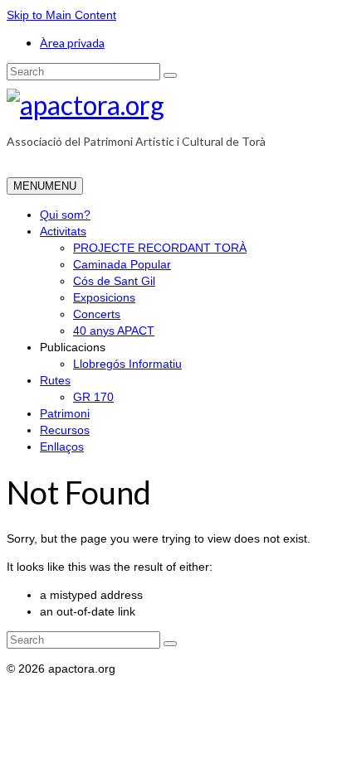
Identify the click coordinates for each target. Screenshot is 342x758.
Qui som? (65, 214)
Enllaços (62, 446)
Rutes (55, 380)
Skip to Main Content (61, 15)
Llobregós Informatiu (127, 363)
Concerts (96, 314)
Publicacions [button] (72, 347)
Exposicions (104, 297)
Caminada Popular (122, 264)
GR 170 (93, 396)
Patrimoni (65, 413)
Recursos (65, 430)
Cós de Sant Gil (114, 280)
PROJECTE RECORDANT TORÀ (160, 247)
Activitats (63, 231)
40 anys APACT (113, 330)
